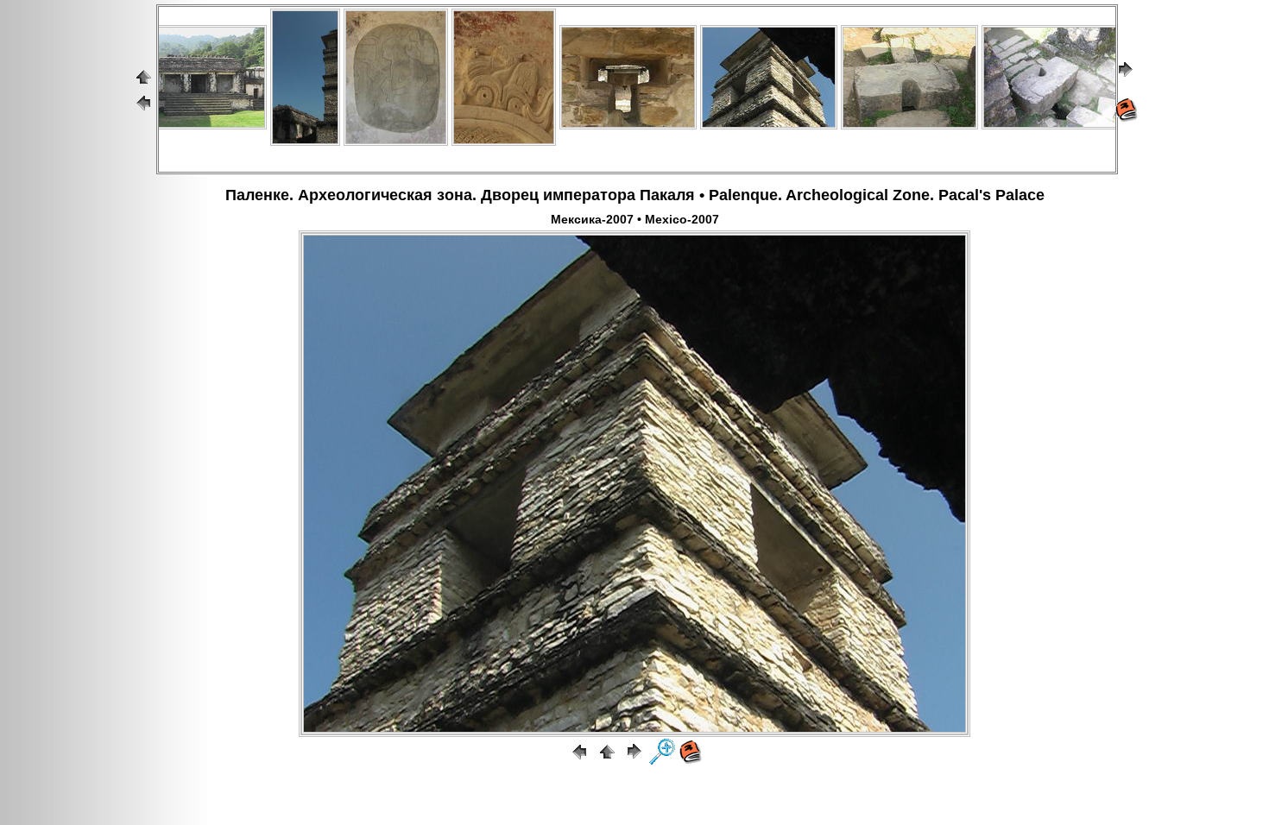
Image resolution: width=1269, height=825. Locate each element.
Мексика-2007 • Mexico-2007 (635, 219)
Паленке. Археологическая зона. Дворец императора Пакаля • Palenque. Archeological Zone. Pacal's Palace (635, 195)
